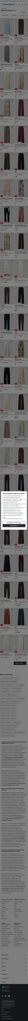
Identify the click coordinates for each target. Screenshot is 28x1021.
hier (13, 515)
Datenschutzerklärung (12, 518)
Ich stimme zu (14, 525)
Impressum (20, 518)
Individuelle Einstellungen (14, 522)
